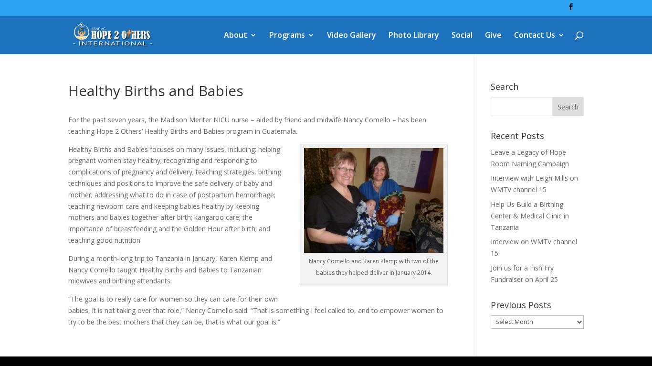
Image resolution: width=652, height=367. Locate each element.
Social (462, 36)
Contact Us (534, 36)
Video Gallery (351, 36)
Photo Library (414, 36)
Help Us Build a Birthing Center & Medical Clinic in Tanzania (530, 216)
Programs (287, 36)
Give (493, 36)
